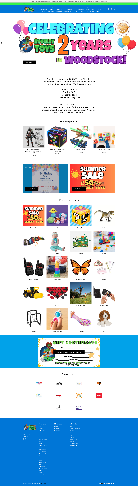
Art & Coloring (104, 305)
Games (57, 305)
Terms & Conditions (75, 428)
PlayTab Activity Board (104, 149)
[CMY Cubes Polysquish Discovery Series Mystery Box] (57, 137)
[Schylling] (99, 396)
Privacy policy (73, 433)
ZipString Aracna (80, 149)
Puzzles (80, 253)
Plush (104, 331)
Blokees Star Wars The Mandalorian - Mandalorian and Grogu (33, 151)
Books (40, 472)
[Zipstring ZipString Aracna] (80, 137)
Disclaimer (72, 430)
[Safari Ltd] (79, 396)
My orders (56, 428)
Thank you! (29, 62)
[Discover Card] (109, 483)
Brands (97, 11)
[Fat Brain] (99, 384)
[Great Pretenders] (39, 396)
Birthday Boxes (73, 445)
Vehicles (33, 305)
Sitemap (72, 441)
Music (87, 9)
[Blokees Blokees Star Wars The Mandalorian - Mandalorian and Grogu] (33, 137)
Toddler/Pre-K (60, 9)
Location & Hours (74, 443)
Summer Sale (90, 11)
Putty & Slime (53, 7)
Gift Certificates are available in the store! (69, 352)
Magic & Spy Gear (80, 9)
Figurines (104, 228)
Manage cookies (104, 1)
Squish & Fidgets (85, 7)
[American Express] (107, 483)
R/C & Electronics (68, 11)
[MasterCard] (102, 483)
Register (56, 426)
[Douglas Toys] (79, 384)
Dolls (60, 7)
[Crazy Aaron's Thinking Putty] (59, 384)
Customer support (74, 439)
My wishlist (57, 430)
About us (72, 426)
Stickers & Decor (43, 9)
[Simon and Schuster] (59, 408)
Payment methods (74, 435)
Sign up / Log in (111, 3)
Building (93, 9)
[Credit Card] (100, 483)
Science (33, 331)
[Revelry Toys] (28, 9)
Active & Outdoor (81, 305)
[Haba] (59, 396)
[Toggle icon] (108, 9)
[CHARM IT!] (39, 384)
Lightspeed (43, 483)
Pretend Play (59, 11)
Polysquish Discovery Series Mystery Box (57, 150)
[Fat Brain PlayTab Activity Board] (104, 137)
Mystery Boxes (46, 11)
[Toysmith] (79, 408)
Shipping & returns (74, 437)
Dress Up (104, 279)
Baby (52, 11)
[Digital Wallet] (112, 483)
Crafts (57, 228)
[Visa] (104, 483)
